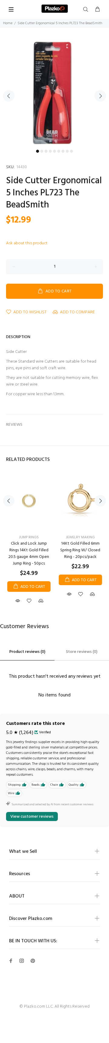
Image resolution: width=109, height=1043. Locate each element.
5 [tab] (54, 151)
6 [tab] (58, 151)
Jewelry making (80, 537)
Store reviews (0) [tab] (81, 651)
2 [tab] (41, 151)
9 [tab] (71, 151)
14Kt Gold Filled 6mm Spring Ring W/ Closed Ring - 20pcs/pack (80, 550)
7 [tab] (62, 151)
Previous (9, 96)
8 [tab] (67, 151)
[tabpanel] (54, 92)
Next (100, 96)
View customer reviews (32, 816)
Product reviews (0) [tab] (27, 651)
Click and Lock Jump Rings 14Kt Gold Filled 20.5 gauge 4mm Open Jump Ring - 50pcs (28, 553)
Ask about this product (27, 243)
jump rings (29, 537)
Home (7, 23)
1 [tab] (37, 151)
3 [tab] (46, 151)
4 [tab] (50, 151)
